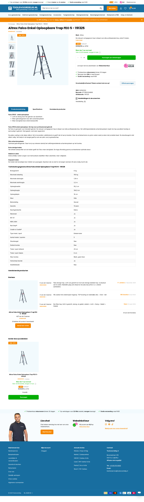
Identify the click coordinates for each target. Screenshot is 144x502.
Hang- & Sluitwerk (126, 15)
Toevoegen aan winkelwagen (111, 57)
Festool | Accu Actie (80, 465)
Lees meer (79, 40)
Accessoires (57, 15)
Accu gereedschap (14, 15)
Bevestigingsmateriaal (97, 15)
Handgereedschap (45, 15)
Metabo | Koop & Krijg (81, 451)
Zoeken (101, 8)
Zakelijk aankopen (14, 475)
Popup (100, 52)
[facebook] (109, 424)
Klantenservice (13, 448)
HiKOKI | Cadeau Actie (81, 458)
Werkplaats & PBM (113, 15)
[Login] (121, 8)
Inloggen (44, 451)
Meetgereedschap (82, 15)
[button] (84, 57)
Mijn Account (46, 448)
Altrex (82, 35)
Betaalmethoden (13, 454)
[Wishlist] (125, 8)
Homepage (11, 24)
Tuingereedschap (68, 15)
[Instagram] (106, 424)
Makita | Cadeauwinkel (81, 454)
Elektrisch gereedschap (30, 15)
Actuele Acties (79, 448)
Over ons (11, 471)
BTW (113, 2)
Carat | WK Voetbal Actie (82, 462)
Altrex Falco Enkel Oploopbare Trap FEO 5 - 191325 (23, 375)
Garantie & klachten (14, 464)
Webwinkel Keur (84, 426)
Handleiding (80, 101)
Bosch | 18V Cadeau (80, 469)
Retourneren (12, 468)
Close (142, 20)
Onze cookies (12, 479)
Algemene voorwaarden (16, 482)
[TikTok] (112, 424)
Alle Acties (112, 8)
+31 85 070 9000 (115, 465)
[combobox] (72, 8)
